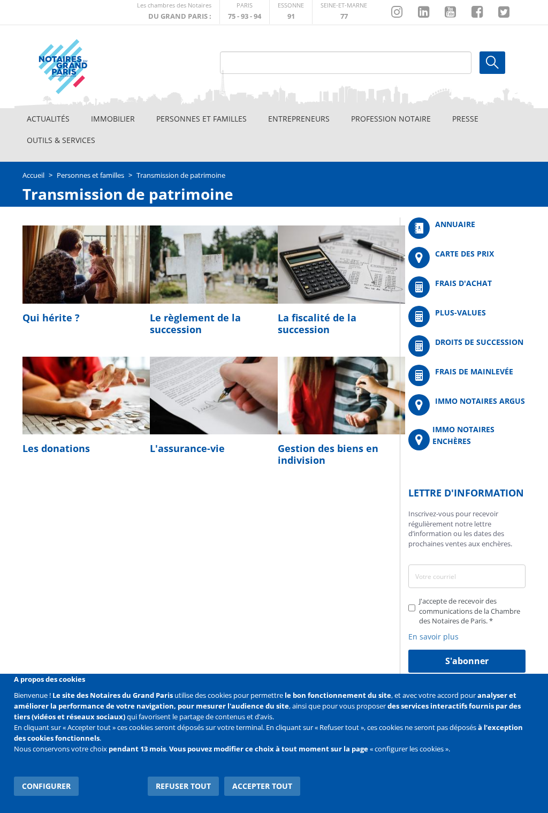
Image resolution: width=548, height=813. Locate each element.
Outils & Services (61, 140)
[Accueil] (87, 66)
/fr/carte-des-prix (467, 257)
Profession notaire (391, 119)
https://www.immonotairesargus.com (467, 405)
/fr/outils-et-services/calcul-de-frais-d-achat (467, 287)
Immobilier (113, 119)
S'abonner (467, 661)
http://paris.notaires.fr (244, 12)
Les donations (56, 448)
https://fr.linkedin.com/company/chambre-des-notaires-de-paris (423, 12)
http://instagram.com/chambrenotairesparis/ (396, 12)
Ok (492, 62)
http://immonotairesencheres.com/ (467, 439)
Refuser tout (183, 786)
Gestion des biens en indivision (328, 454)
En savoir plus (433, 636)
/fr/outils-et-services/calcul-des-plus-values (467, 316)
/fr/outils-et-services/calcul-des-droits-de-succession (467, 346)
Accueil (33, 175)
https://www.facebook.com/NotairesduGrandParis (477, 12)
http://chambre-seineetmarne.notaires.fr (344, 12)
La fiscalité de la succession (317, 323)
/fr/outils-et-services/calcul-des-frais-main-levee (467, 375)
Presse (465, 119)
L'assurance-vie (187, 448)
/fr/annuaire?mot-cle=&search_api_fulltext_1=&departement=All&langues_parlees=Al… (467, 228)
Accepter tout (262, 786)
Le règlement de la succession (195, 323)
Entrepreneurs (299, 119)
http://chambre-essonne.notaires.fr (291, 12)
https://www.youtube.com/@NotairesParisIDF (450, 12)
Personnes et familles (201, 119)
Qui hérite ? (51, 317)
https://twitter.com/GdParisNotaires (503, 12)
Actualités (48, 119)
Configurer (46, 786)
